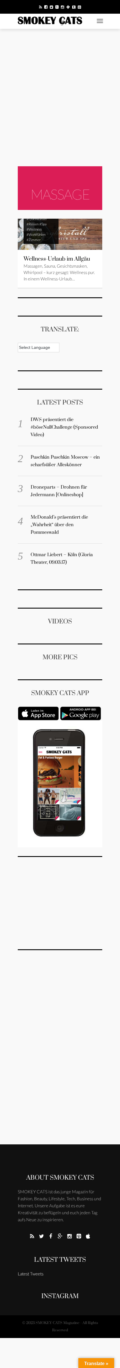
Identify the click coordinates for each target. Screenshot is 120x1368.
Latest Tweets (60, 1260)
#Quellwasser (37, 219)
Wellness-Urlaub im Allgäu (57, 259)
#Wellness (34, 229)
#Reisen (32, 224)
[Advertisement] (60, 98)
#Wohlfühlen (36, 234)
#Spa (43, 224)
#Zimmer (34, 240)
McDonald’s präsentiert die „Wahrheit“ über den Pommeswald (59, 524)
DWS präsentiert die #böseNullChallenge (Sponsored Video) (64, 427)
